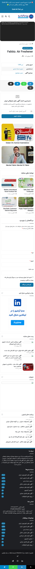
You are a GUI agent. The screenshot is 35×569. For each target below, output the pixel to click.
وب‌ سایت (30, 269)
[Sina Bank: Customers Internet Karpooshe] (9, 202)
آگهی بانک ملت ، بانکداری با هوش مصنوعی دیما (11, 365)
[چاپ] (30, 88)
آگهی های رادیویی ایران (26, 478)
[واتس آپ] (24, 84)
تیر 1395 (20, 65)
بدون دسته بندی (23, 44)
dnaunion (19, 553)
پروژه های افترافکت (27, 497)
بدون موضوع (19, 73)
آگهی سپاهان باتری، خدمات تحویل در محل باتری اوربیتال (11, 343)
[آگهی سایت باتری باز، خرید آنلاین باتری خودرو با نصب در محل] (28, 358)
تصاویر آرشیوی (28, 490)
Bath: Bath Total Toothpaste (28, 191)
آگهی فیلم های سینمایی (25, 487)
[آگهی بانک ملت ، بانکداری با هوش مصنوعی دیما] (28, 367)
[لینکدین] (30, 84)
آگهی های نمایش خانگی (26, 484)
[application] (17, 31)
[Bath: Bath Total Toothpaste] (25, 183)
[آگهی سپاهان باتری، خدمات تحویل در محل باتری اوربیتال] (28, 344)
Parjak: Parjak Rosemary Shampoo (26, 210)
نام (32, 253)
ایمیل (31, 261)
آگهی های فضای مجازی (26, 493)
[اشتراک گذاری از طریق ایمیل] (11, 84)
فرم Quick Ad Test (17, 9)
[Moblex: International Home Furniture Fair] (9, 183)
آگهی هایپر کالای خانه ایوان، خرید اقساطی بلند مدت (18, 351)
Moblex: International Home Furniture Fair (10, 191)
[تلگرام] (17, 84)
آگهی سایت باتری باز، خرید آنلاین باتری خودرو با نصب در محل (12, 357)
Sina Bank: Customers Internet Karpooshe (10, 210)
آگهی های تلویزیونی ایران (25, 475)
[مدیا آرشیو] (26, 16)
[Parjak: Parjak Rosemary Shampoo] (25, 202)
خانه (30, 44)
